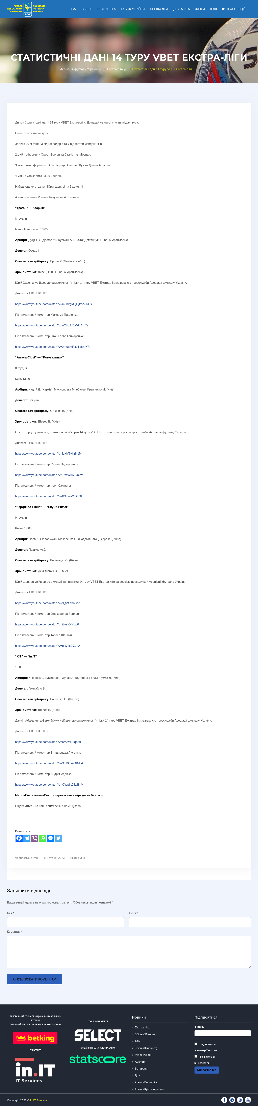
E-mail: (199, 1026)
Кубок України (144, 1054)
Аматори (140, 1061)
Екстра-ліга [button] (106, 9)
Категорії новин (206, 1050)
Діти (137, 1075)
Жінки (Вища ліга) (146, 1082)
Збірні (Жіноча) (145, 1034)
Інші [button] (213, 9)
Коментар (14, 931)
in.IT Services (39, 1100)
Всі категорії (207, 1056)
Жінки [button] (200, 9)
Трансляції (235, 9)
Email (133, 913)
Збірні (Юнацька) (146, 1048)
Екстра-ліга (77, 857)
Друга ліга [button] (181, 9)
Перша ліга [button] (159, 9)
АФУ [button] (74, 9)
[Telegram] (26, 838)
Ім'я (10, 913)
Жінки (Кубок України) (149, 1089)
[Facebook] (19, 838)
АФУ (137, 1041)
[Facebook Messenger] (50, 838)
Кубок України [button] (133, 9)
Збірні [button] (87, 9)
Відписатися (207, 1044)
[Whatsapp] (42, 838)
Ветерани (141, 1068)
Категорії (204, 1062)
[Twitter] (58, 838)
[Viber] (34, 838)
